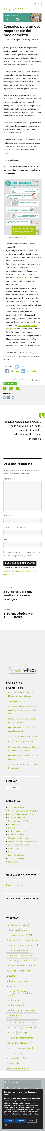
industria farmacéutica (17, 981)
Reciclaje (22, 1033)
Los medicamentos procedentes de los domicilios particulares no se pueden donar (22, 710)
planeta (32, 1022)
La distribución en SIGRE (18, 831)
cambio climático (15, 935)
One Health (19, 1022)
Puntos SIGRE (29, 1027)
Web (5, 540)
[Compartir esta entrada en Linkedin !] (12, 398)
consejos (11, 945)
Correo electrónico (14, 527)
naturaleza (30, 1010)
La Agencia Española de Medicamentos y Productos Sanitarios (20, 993)
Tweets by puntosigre (14, 885)
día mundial (26, 955)
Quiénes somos (11, 1082)
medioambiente (14, 1010)
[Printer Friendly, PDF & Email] (10, 383)
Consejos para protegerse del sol (20, 741)
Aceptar (9, 1121)
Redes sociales (13, 848)
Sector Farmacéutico (16, 855)
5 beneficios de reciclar (17, 701)
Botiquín (24, 930)
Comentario (10, 479)
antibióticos (12, 930)
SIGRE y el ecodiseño (16, 858)
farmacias (11, 971)
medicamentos (14, 1000)
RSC (10, 851)
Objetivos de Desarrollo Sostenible (18, 1016)
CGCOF (29, 935)
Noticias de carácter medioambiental (22, 841)
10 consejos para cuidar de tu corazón (22, 736)
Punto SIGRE (24, 277)
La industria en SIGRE (17, 834)
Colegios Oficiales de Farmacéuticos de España (21, 1089)
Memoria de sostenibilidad (18, 838)
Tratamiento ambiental (18, 1068)
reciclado (11, 1033)
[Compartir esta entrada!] (11, 388)
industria (11, 976)
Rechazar (21, 1121)
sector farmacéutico (16, 1053)
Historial (11, 827)
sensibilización (13, 1058)
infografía (11, 986)
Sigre (25, 1058)
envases (21, 966)
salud (30, 1048)
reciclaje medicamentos (18, 1043)
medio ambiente (15, 1005)
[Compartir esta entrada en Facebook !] (8, 398)
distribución (12, 955)
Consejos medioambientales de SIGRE (23, 810)
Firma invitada (13, 824)
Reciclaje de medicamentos (20, 1038)
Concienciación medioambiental (22, 940)
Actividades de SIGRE (17, 807)
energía (10, 966)
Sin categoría (13, 861)
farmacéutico (25, 971)
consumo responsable (17, 950)
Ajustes (31, 1121)
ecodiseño (12, 960)
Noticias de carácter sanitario (19, 844)
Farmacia (31, 966)
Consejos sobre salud (28, 945)
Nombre (8, 515)
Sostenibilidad (13, 1063)
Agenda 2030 (13, 925)
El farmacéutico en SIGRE (18, 821)
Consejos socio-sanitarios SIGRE (20, 814)
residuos (21, 1048)
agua (25, 925)
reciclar (10, 1048)
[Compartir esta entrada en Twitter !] (3, 398)
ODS (9, 1022)
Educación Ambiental (16, 817)
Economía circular (28, 960)
